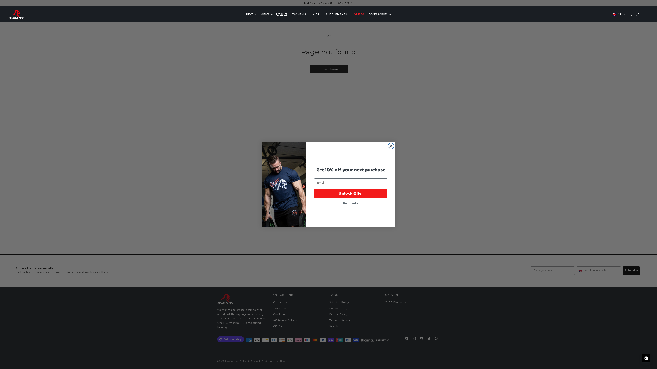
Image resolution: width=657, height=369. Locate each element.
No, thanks (350, 203)
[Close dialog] (391, 146)
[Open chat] (646, 358)
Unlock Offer (351, 193)
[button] (266, 14)
